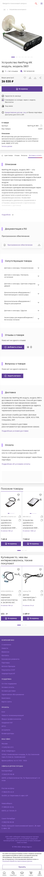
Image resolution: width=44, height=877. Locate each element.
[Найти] (36, 3)
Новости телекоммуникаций (13, 715)
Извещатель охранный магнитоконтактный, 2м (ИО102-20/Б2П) (9, 599)
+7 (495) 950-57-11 (7, 747)
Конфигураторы (8, 734)
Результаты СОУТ (8, 670)
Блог (3, 712)
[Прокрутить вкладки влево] (2, 155)
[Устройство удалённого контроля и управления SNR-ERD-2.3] (33, 502)
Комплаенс (6, 698)
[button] (41, 3)
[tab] (17, 155)
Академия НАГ (7, 723)
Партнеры (6, 663)
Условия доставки (9, 691)
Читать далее (7, 146)
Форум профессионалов (11, 719)
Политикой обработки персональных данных (17, 861)
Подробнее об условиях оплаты (16, 464)
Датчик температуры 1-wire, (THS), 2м (30, 597)
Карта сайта (7, 702)
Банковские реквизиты (10, 659)
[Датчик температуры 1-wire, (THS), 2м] (33, 577)
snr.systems (6, 730)
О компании (6, 645)
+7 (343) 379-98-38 (8, 774)
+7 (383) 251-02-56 (8, 807)
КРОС (4, 726)
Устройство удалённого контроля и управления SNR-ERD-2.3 (30, 524)
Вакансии (5, 652)
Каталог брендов (8, 666)
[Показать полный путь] (4, 10)
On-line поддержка (9, 684)
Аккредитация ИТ (8, 674)
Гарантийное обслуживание (13, 695)
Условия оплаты (8, 687)
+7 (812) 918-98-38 (8, 822)
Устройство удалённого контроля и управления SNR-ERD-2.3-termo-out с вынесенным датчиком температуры (9, 524)
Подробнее (6, 215)
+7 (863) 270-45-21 (8, 792)
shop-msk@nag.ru (8, 751)
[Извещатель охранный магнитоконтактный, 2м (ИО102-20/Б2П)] (11, 577)
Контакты (5, 656)
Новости (5, 648)
